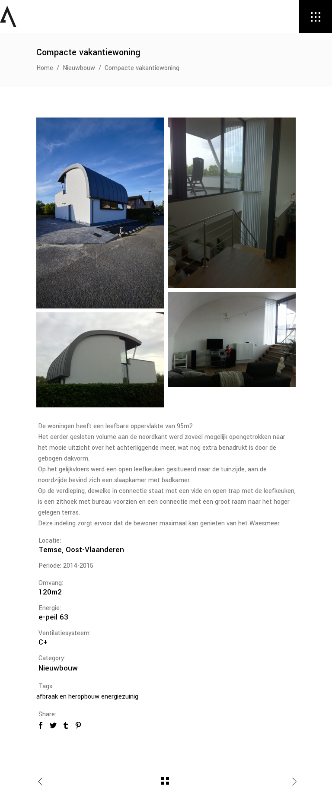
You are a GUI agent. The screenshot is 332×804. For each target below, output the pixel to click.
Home (44, 68)
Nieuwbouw (79, 68)
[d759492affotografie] (100, 213)
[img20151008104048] (232, 203)
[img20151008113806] (100, 359)
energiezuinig (119, 696)
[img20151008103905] (232, 339)
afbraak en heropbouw (67, 696)
